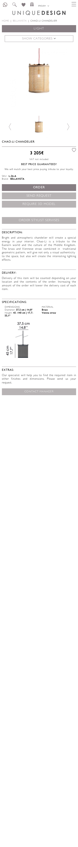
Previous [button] (10, 78)
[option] (39, 78)
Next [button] (68, 78)
